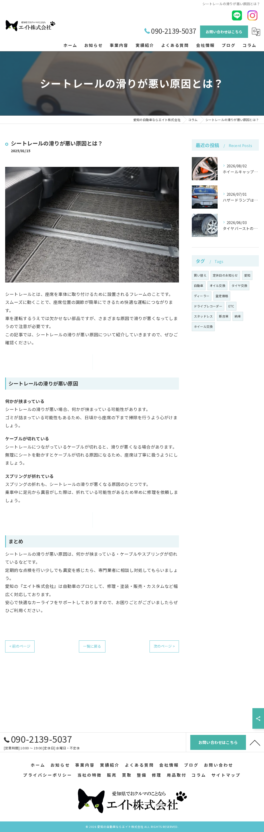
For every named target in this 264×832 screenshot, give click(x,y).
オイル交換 (217, 285)
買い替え (200, 275)
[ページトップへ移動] (255, 742)
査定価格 (222, 296)
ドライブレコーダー (208, 306)
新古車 (223, 316)
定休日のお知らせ (225, 275)
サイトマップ (226, 775)
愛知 (247, 275)
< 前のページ (19, 646)
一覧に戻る (92, 646)
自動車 (198, 285)
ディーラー (201, 296)
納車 (238, 316)
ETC (231, 306)
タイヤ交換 (239, 285)
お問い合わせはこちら (224, 31)
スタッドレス (203, 316)
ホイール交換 (203, 326)
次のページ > (164, 646)
